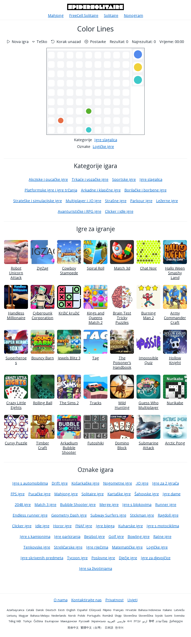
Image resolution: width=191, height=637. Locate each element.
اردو (145, 621)
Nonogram (133, 15)
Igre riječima (97, 547)
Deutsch (51, 610)
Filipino (107, 610)
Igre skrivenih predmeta (42, 557)
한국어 (119, 627)
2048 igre (23, 504)
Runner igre (165, 504)
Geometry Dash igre (69, 515)
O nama (61, 599)
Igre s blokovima (136, 504)
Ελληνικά (95, 610)
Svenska (179, 615)
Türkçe (27, 621)
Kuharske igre (130, 525)
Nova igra (20, 41)
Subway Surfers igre (108, 515)
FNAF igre (83, 525)
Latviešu (179, 610)
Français (118, 610)
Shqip (118, 615)
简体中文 (73, 627)
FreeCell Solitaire (83, 15)
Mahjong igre (66, 493)
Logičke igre (103, 146)
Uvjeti (132, 599)
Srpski (159, 615)
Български (52, 621)
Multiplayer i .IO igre (83, 200)
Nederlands (58, 615)
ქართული (176, 621)
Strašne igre (115, 200)
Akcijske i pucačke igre (48, 179)
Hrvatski (131, 610)
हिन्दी (151, 621)
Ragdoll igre (168, 515)
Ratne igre (162, 536)
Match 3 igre (45, 504)
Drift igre (60, 483)
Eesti (61, 610)
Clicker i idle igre (119, 211)
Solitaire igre (93, 493)
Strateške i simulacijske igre (37, 200)
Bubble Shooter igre (78, 504)
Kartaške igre (119, 493)
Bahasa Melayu (39, 615)
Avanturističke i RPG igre (79, 211)
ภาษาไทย (161, 621)
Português (94, 615)
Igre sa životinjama (95, 568)
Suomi (168, 615)
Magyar (23, 615)
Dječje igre (128, 557)
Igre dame (172, 493)
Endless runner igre (30, 515)
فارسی (121, 621)
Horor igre (62, 525)
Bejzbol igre (94, 536)
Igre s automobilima (30, 483)
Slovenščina (146, 615)
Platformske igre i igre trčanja (51, 190)
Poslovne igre (103, 557)
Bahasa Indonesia (149, 610)
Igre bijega (105, 525)
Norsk (72, 615)
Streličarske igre (68, 547)
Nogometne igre (117, 483)
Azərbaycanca (15, 610)
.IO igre (142, 483)
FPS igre (18, 493)
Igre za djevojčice (155, 557)
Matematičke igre (127, 547)
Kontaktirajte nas (86, 599)
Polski (81, 615)
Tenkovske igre (36, 547)
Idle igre (42, 525)
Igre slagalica (105, 139)
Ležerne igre (167, 200)
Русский (84, 621)
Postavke (98, 41)
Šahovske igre (146, 493)
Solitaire (111, 15)
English (70, 610)
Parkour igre (141, 200)
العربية (111, 621)
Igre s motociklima (163, 525)
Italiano (167, 610)
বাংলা (129, 621)
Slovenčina (130, 615)
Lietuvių (12, 615)
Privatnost (114, 599)
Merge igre (109, 504)
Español (82, 610)
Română (107, 615)
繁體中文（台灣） (92, 627)
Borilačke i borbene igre (145, 190)
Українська (98, 621)
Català (30, 610)
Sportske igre (124, 179)
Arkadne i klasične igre (101, 190)
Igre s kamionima (35, 536)
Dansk (40, 610)
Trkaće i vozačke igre (90, 179)
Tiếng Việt (14, 621)
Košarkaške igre (85, 483)
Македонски (68, 621)
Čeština (38, 621)
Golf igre (116, 536)
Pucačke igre (39, 493)
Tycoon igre (77, 557)
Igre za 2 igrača (165, 483)
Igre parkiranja (67, 536)
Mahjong (56, 15)
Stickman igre (142, 515)
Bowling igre (139, 536)
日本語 (109, 627)
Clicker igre (22, 525)
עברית (137, 621)
